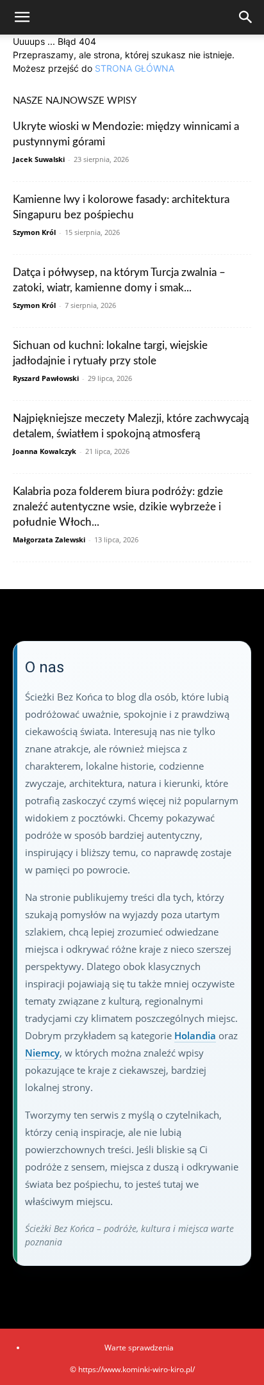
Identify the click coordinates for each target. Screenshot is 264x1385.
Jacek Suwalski (39, 159)
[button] (21, 17)
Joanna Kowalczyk (44, 451)
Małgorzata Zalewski (49, 539)
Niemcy (42, 1052)
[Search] (246, 17)
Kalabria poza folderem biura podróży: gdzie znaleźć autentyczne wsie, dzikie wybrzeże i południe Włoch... (118, 507)
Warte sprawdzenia (139, 1347)
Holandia (195, 1035)
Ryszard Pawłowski (46, 378)
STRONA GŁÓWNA (134, 68)
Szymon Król (34, 232)
